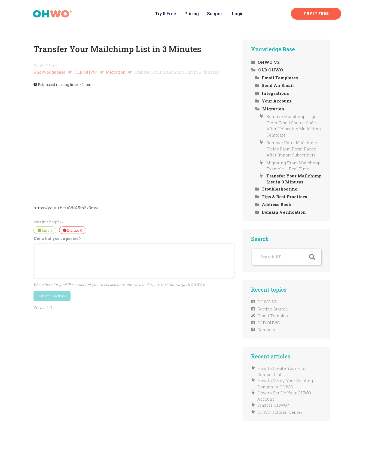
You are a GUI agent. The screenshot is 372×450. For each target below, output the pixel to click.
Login (237, 13)
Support (215, 13)
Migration (116, 72)
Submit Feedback (52, 296)
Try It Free (165, 13)
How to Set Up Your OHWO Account (284, 396)
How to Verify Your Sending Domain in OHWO (285, 383)
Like (47, 230)
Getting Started (272, 309)
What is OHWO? (273, 405)
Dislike (74, 230)
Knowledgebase (50, 72)
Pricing (191, 13)
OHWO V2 (267, 301)
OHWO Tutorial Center (279, 412)
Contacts (266, 329)
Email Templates (274, 315)
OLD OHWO (86, 72)
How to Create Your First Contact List (282, 371)
